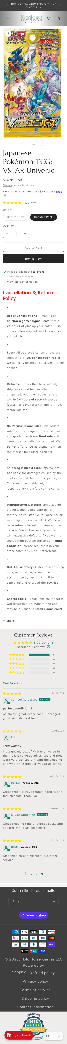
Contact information (35, 1007)
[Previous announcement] (7, 5)
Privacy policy (35, 981)
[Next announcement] (60, 5)
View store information (22, 281)
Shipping (7, 185)
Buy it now (33, 258)
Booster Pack (43, 216)
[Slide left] (25, 144)
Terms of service (35, 990)
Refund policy (42, 973)
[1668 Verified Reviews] (33, 1041)
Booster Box (17, 217)
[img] (12, 693)
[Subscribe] (54, 901)
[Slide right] (42, 144)
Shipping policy (35, 998)
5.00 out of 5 (43, 642)
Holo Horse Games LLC (41, 959)
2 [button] (32, 873)
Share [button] (10, 620)
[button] (8, 18)
